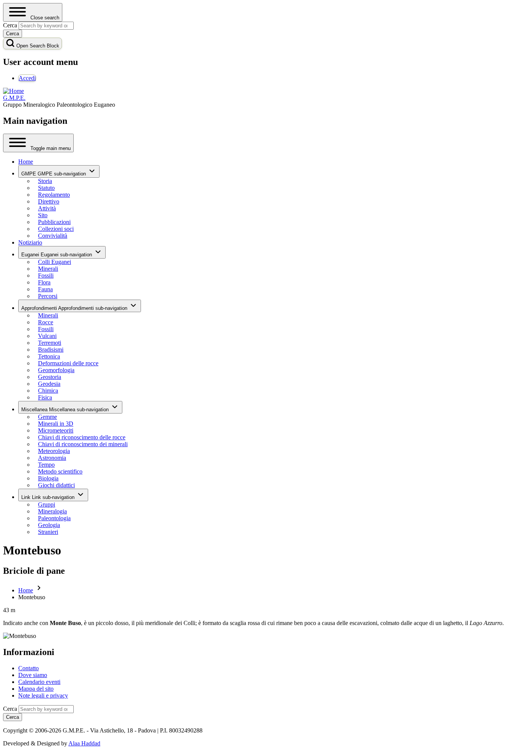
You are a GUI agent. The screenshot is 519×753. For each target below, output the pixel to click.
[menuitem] (27, 78)
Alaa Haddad (84, 743)
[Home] (13, 91)
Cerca (10, 709)
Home (25, 590)
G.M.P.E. (14, 98)
